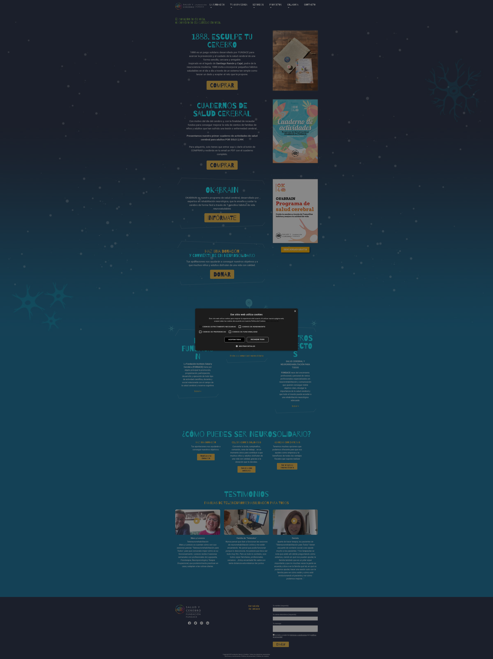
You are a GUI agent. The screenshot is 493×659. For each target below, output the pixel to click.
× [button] (295, 311)
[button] (246, 346)
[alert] (246, 329)
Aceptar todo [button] (234, 339)
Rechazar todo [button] (257, 339)
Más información (272, 321)
